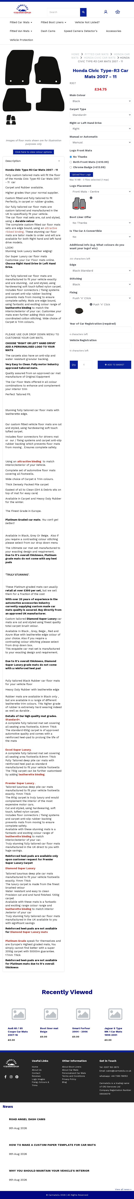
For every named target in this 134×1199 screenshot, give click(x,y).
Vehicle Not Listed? (87, 22)
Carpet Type (78, 109)
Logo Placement (80, 185)
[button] (33, 161)
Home (75, 54)
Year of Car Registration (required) (93, 323)
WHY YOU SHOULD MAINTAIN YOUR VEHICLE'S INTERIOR (49, 1170)
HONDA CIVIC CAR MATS (100, 57)
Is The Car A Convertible (86, 230)
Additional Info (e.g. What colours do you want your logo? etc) (97, 246)
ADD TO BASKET (115, 364)
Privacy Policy (69, 1079)
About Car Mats (70, 1070)
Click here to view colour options (33, 152)
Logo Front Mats (81, 150)
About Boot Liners (71, 1067)
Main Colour (77, 95)
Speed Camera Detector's (80, 31)
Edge (73, 264)
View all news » (123, 1189)
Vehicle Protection (21, 40)
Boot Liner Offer (80, 217)
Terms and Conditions (73, 1076)
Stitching (76, 278)
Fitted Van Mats (20, 31)
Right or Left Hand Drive (86, 123)
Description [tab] (13, 161)
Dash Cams (48, 31)
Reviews (36, 1076)
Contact (36, 1073)
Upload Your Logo (81, 174)
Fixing (73, 292)
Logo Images (38, 1079)
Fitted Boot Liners (52, 22)
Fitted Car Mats (20, 22)
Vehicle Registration (83, 340)
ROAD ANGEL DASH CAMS (27, 1119)
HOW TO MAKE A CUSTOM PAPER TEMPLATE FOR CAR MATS (52, 1145)
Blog (64, 1082)
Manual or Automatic (84, 136)
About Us (37, 1070)
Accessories (113, 31)
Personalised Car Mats (74, 1073)
